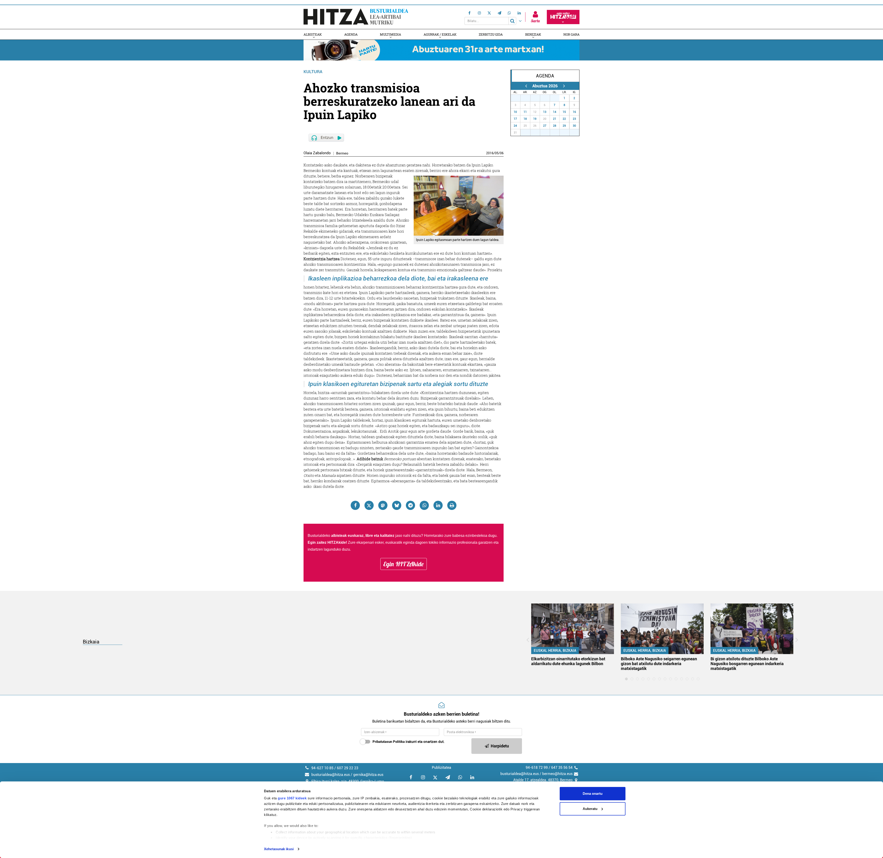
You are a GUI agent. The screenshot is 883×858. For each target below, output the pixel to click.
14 (554, 112)
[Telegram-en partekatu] (410, 505)
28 (528, 98)
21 (554, 118)
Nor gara (571, 34)
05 (497, 153)
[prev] (526, 86)
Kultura (313, 71)
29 (537, 98)
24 (515, 125)
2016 (489, 153)
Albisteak (313, 34)
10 (515, 112)
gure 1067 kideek (292, 798)
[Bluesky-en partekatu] (396, 505)
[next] (564, 86)
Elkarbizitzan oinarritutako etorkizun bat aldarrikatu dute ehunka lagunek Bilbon (568, 661)
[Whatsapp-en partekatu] (424, 505)
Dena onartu (592, 793)
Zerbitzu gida (491, 34)
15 (564, 112)
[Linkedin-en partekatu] (438, 505)
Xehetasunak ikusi (279, 849)
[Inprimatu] (451, 505)
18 (525, 118)
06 (502, 153)
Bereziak (533, 34)
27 (518, 98)
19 (534, 118)
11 (525, 112)
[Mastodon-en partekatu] (382, 505)
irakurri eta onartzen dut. (408, 742)
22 (564, 118)
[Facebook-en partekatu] (355, 505)
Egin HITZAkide (403, 564)
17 (515, 118)
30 (547, 98)
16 (574, 112)
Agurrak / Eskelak (440, 34)
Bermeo (342, 153)
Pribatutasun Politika (389, 742)
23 (574, 118)
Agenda (351, 34)
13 (544, 112)
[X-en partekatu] (369, 505)
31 (557, 98)
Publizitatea (441, 767)
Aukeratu (590, 809)
